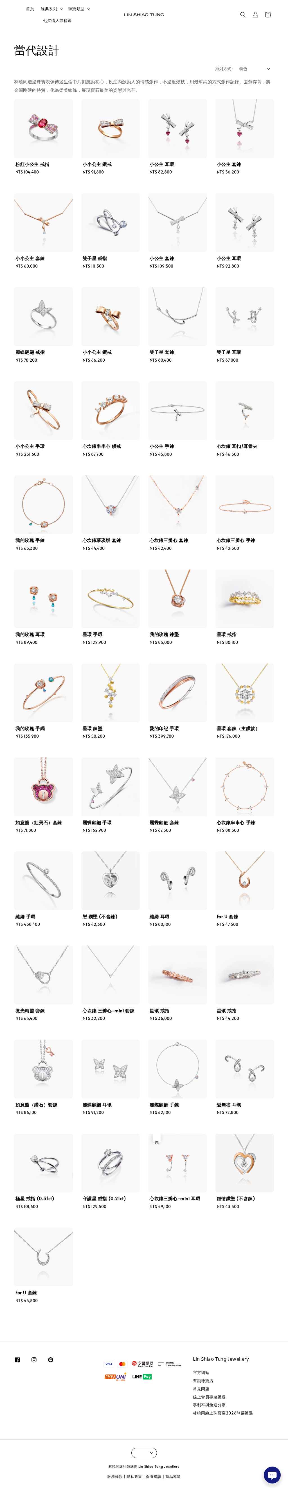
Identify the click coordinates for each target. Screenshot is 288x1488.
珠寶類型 (76, 8)
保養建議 (153, 1476)
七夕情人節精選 (57, 20)
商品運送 (173, 1476)
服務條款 (115, 1476)
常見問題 (201, 1388)
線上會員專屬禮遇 (209, 1397)
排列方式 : (224, 68)
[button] (243, 14)
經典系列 (49, 8)
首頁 (30, 8)
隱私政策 (134, 1476)
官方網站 (201, 1372)
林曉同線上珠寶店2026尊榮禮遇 (223, 1413)
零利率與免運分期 (209, 1404)
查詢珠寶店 (203, 1380)
